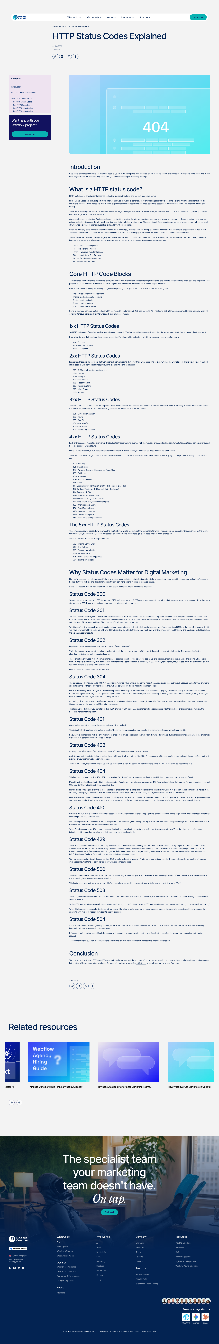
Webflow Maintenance (66, 1267)
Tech (98, 1280)
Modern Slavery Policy (131, 1331)
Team (138, 1252)
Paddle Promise (142, 1274)
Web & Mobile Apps (65, 1256)
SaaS (98, 1256)
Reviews (139, 1256)
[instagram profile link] (14, 1268)
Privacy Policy (103, 1331)
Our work (140, 1243)
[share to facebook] (76, 56)
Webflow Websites (64, 1251)
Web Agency (62, 1246)
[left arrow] (12, 1102)
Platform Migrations (65, 1281)
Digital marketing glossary (186, 1261)
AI (97, 1243)
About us (140, 1247)
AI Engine (61, 1293)
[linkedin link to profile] (18, 1268)
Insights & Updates (183, 1243)
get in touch (141, 963)
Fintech (99, 1275)
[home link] (21, 17)
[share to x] (69, 56)
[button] (74, 17)
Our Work (111, 17)
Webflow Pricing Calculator (187, 1266)
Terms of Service (115, 1331)
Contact (139, 1261)
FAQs (178, 1252)
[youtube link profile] (23, 1268)
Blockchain (101, 1252)
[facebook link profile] (10, 1268)
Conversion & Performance (68, 1276)
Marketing (100, 1261)
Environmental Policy (148, 1331)
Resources (180, 1247)
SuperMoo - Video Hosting (147, 1283)
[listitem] (39, 1065)
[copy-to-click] (55, 56)
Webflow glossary (183, 1256)
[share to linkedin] (62, 56)
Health (99, 1247)
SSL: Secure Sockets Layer (84, 261)
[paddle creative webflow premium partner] (18, 1248)
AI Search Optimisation (66, 1271)
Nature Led (101, 1270)
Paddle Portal (141, 1279)
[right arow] (19, 1102)
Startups (100, 1266)
